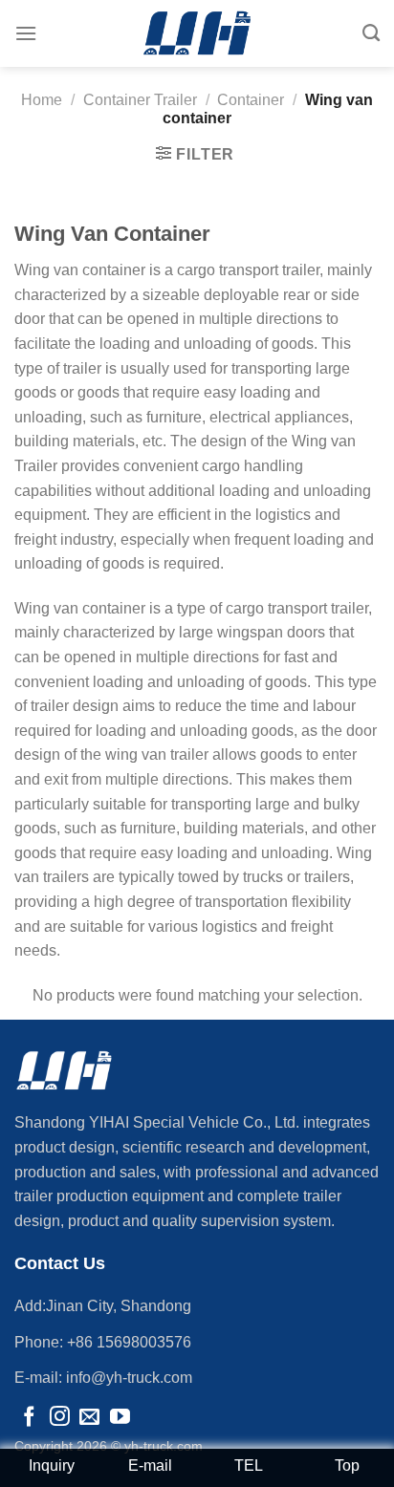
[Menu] (25, 33)
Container (250, 100)
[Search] (371, 33)
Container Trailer (140, 100)
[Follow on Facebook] (29, 1418)
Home (41, 100)
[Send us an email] (89, 1418)
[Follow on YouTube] (120, 1418)
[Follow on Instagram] (60, 1418)
